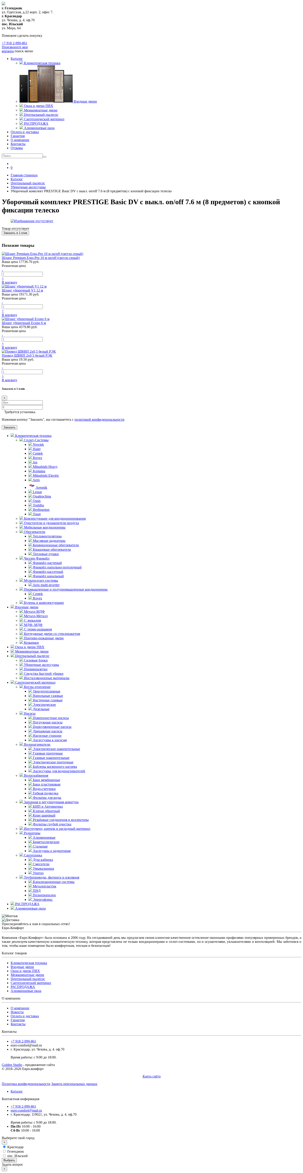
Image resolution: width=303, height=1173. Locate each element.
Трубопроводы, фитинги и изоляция (51, 877)
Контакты (18, 144)
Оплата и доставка (25, 132)
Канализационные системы (53, 882)
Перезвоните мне (15, 47)
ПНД (36, 891)
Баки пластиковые (46, 784)
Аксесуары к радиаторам (51, 851)
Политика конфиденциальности (26, 1084)
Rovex (37, 458)
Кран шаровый (43, 815)
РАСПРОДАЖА (26, 904)
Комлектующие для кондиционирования (54, 518)
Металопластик (44, 886)
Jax (34, 462)
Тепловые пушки (45, 554)
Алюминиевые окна (30, 908)
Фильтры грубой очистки (51, 824)
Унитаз (37, 873)
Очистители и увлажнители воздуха (51, 523)
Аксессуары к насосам (49, 740)
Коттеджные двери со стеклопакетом (51, 634)
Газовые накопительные (50, 758)
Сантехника (32, 855)
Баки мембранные (46, 780)
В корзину (9, 282)
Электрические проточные (52, 762)
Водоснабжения (35, 775)
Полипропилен (44, 895)
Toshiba (38, 505)
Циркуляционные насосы (51, 727)
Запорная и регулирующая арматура (51, 802)
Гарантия (18, 136)
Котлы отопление (37, 687)
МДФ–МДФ (33, 625)
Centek (37, 453)
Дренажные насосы (47, 731)
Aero (36, 480)
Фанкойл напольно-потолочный (57, 567)
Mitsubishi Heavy (45, 467)
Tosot (36, 514)
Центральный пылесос (31, 656)
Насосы (29, 713)
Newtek (38, 444)
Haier (36, 449)
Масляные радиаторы (48, 541)
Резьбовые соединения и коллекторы (60, 820)
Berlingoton (40, 510)
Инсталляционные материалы (46, 678)
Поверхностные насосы (50, 718)
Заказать (10, 427)
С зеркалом (32, 620)
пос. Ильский (17, 1156)
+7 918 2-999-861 (14, 43)
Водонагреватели (36, 744)
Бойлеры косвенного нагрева (54, 766)
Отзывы (17, 148)
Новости (17, 1012)
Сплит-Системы (36, 440)
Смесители (40, 864)
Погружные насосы (47, 722)
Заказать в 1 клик (15, 233)
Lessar (37, 492)
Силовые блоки (35, 660)
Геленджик (15, 1151)
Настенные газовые (47, 700)
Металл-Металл (35, 616)
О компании (20, 140)
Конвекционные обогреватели (55, 545)
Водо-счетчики (44, 789)
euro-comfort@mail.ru (26, 1110)
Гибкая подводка (45, 793)
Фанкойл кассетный (47, 572)
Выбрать (9, 1160)
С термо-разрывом (37, 629)
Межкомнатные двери (31, 651)
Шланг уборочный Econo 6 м (24, 323)
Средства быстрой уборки (43, 673)
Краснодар (15, 1147)
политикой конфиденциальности (99, 419)
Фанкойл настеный (47, 563)
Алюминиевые (43, 837)
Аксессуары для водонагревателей (58, 771)
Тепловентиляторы (47, 536)
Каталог (17, 58)
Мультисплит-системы (40, 580)
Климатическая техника (32, 436)
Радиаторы (31, 833)
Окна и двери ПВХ (29, 647)
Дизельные (40, 709)
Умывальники (43, 868)
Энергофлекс (42, 899)
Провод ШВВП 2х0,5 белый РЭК (27, 355)
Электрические (44, 704)
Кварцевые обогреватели (51, 549)
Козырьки (31, 642)
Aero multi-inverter (45, 585)
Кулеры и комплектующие (43, 603)
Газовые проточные (47, 753)
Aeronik (41, 487)
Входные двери (26, 607)
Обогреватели (34, 532)
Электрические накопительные (56, 749)
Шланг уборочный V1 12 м (22, 290)
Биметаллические (45, 842)
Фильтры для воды (46, 798)
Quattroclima (41, 496)
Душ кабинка (42, 860)
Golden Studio (12, 1065)
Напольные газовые (47, 696)
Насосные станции (46, 735)
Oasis (36, 501)
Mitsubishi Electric (45, 475)
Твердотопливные (46, 691)
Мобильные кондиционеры (44, 527)
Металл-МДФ (34, 611)
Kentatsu (38, 471)
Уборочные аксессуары (41, 665)
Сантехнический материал (34, 682)
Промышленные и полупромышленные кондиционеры (65, 589)
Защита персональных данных (74, 1084)
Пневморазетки (35, 669)
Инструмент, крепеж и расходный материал (56, 829)
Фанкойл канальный (48, 576)
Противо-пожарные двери (43, 638)
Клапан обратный (46, 811)
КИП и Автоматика (47, 806)
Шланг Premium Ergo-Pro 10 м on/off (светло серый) (41, 258)
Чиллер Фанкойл (36, 558)
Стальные (40, 846)
